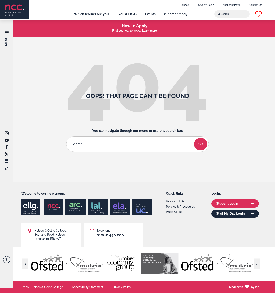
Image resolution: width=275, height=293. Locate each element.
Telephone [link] (103, 230)
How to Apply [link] (134, 25)
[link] (14, 9)
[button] (258, 14)
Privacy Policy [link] (121, 287)
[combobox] (232, 14)
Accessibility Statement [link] (87, 287)
